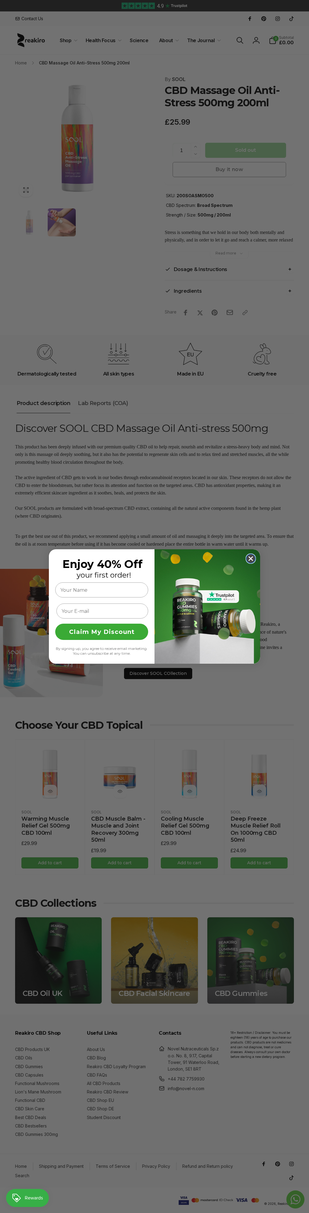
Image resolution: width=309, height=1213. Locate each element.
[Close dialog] (250, 558)
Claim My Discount (102, 631)
